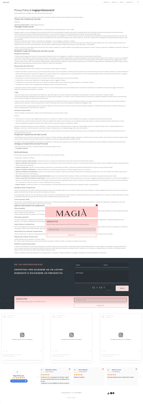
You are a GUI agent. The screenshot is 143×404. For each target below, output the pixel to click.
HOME (106, 2)
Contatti (129, 2)
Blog (122, 2)
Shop (114, 2)
